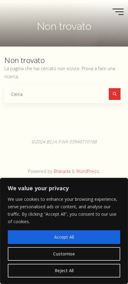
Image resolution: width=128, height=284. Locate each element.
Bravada (62, 171)
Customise (64, 254)
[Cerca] (114, 94)
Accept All (64, 237)
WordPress (87, 171)
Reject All (64, 270)
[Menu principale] (118, 12)
